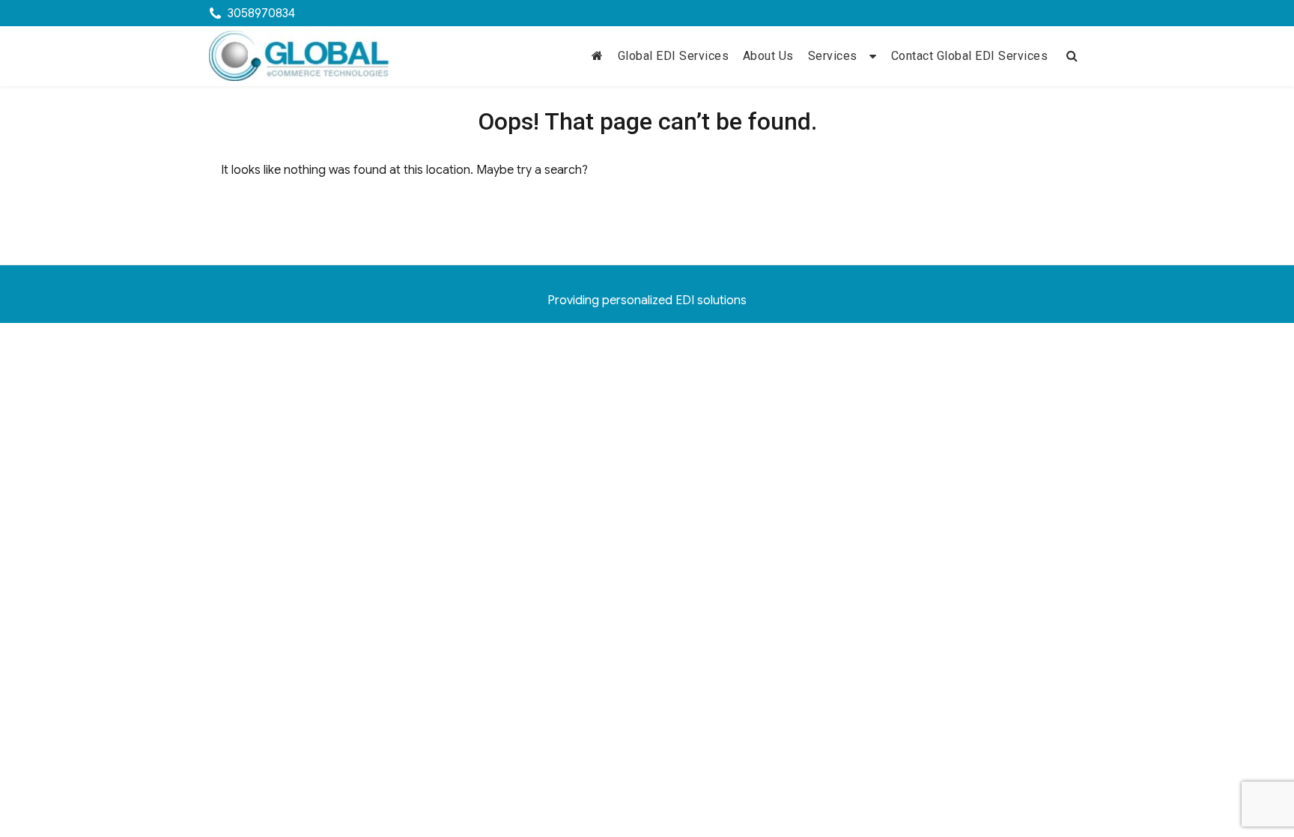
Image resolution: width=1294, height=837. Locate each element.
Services (832, 56)
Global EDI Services (673, 56)
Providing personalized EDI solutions (647, 300)
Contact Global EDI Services (969, 56)
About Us (768, 56)
